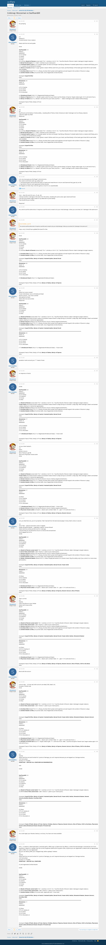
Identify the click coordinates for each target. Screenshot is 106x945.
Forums (10, 5)
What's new (18, 5)
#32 (97, 384)
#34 (97, 518)
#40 (97, 844)
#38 (97, 751)
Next (19, 18)
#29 (97, 288)
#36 (97, 668)
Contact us (74, 941)
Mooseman (11, 15)
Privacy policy (90, 941)
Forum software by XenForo (53, 943)
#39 (97, 831)
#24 (97, 176)
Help (95, 941)
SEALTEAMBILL (13, 42)
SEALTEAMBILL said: (24, 224)
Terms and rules (82, 941)
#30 (97, 357)
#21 (97, 21)
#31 (97, 370)
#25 (97, 192)
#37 (97, 682)
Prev (9, 18)
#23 (97, 107)
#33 (97, 443)
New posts (9, 7)
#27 (97, 220)
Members (26, 5)
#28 (97, 233)
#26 (97, 207)
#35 (97, 596)
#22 (97, 34)
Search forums (16, 7)
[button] (22, 5)
